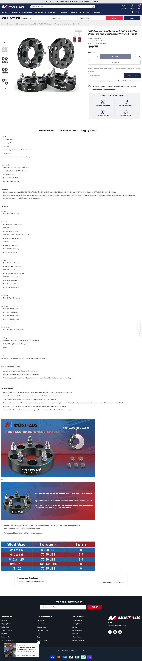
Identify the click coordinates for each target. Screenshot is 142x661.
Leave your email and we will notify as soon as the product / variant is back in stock (114, 70)
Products (10, 24)
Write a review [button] (107, 582)
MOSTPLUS (97, 38)
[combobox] (60, 6)
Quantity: (91, 52)
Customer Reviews (67, 130)
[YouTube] (120, 632)
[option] (46, 66)
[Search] (62, 6)
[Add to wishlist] (134, 56)
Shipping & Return (89, 130)
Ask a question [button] (119, 582)
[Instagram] (115, 632)
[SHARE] (139, 56)
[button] (4, 42)
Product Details (46, 130)
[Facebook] (110, 632)
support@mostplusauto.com (117, 625)
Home (3, 24)
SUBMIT (95, 607)
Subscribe (132, 76)
